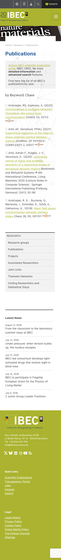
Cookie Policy (13, 525)
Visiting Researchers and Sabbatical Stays (23, 285)
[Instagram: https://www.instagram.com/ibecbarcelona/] (20, 453)
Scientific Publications (18, 477)
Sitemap (10, 537)
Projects (13, 256)
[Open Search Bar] (38, 4)
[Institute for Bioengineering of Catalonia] (14, 16)
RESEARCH (14, 235)
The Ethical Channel (17, 533)
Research (18, 45)
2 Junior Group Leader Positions (25, 396)
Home (8, 45)
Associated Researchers (23, 262)
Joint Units (14, 269)
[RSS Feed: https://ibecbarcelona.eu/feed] (30, 453)
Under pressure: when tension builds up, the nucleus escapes (28, 345)
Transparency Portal (17, 481)
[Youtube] (25, 453)
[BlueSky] (11, 453)
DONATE (53, 4)
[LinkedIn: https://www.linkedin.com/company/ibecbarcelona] (15, 453)
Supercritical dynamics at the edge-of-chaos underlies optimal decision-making (29, 137)
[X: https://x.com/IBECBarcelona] (6, 453)
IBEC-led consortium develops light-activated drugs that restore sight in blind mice (28, 362)
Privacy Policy (13, 521)
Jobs (8, 485)
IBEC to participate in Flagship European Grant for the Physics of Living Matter (26, 381)
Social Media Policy (17, 529)
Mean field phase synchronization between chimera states (30, 212)
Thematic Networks (20, 276)
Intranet (9, 489)
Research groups (18, 242)
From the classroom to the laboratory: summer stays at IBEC (29, 330)
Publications (15, 249)
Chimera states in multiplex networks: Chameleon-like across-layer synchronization (29, 113)
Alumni (9, 493)
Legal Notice (12, 517)
